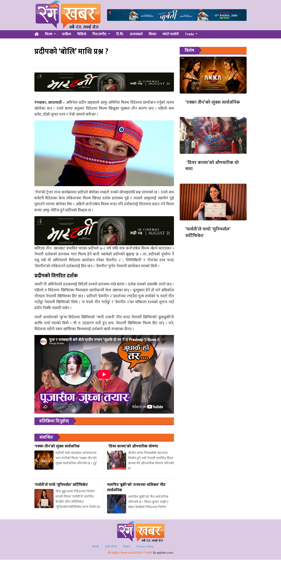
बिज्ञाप (126, 546)
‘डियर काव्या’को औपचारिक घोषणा (212, 166)
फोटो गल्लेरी (170, 34)
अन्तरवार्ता (136, 34)
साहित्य (66, 34)
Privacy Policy (145, 546)
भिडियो (81, 34)
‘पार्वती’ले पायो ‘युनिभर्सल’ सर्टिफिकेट (207, 232)
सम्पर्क (95, 546)
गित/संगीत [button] (99, 34)
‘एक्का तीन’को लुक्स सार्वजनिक (212, 102)
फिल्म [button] (49, 34)
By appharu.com (163, 552)
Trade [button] (190, 34)
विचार (152, 34)
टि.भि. (120, 34)
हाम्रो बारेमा (111, 546)
